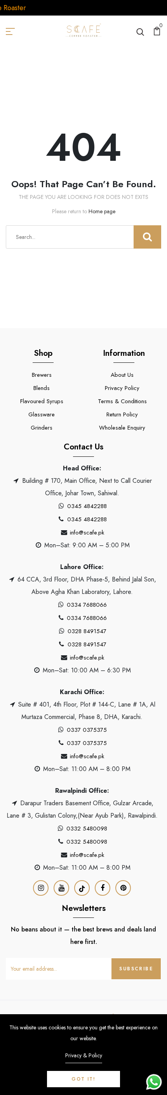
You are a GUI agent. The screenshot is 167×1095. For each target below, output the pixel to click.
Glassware (41, 414)
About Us (122, 375)
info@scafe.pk (87, 532)
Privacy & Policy (83, 1055)
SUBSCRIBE (136, 968)
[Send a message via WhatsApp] (154, 1082)
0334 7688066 (87, 605)
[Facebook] (102, 888)
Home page (102, 211)
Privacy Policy (122, 388)
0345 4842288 (87, 506)
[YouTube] (61, 888)
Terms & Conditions (122, 401)
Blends (41, 388)
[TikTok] (82, 888)
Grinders (41, 427)
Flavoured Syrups (41, 401)
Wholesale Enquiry (122, 427)
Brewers (42, 375)
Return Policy (122, 414)
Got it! (83, 1079)
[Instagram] (41, 888)
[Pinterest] (123, 888)
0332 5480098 (86, 828)
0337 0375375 (87, 730)
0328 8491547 (87, 631)
